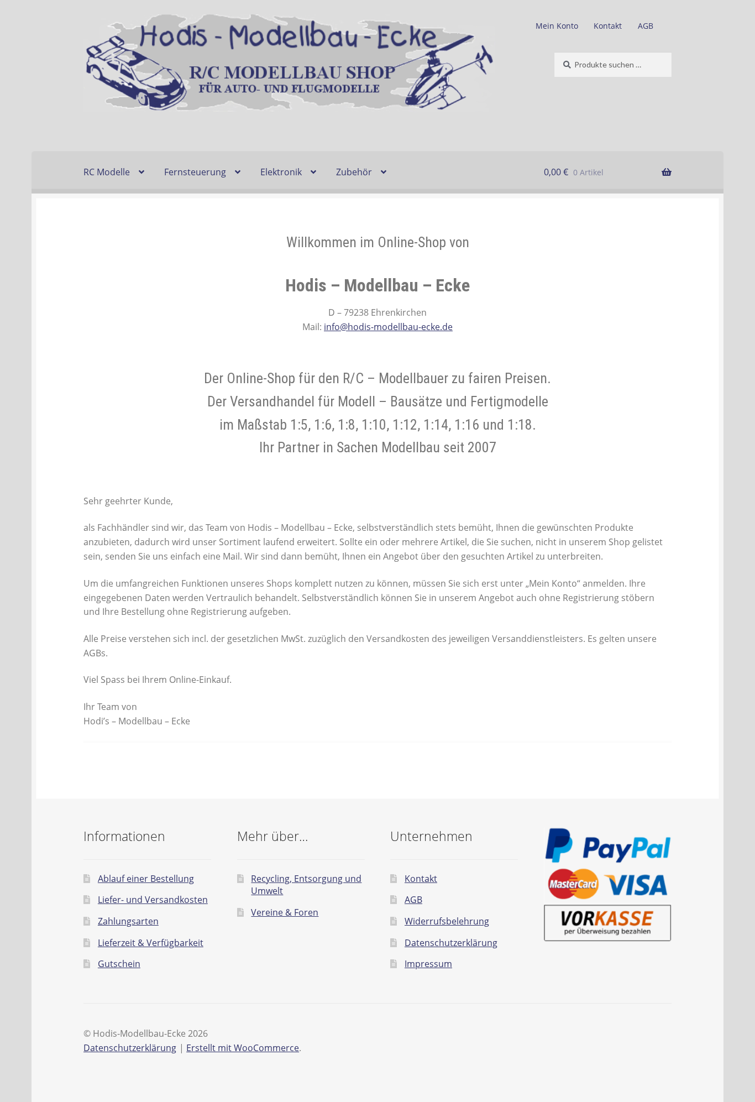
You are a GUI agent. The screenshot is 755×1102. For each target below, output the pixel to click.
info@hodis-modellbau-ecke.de (388, 327)
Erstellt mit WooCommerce (242, 1048)
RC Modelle (106, 172)
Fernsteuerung (195, 172)
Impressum (428, 964)
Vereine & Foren (284, 912)
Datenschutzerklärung (451, 943)
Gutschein (119, 964)
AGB (645, 25)
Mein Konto (557, 25)
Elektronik (281, 172)
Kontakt (608, 25)
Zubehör (354, 172)
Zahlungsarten (128, 921)
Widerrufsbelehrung (447, 921)
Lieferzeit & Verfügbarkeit (150, 943)
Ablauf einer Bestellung (146, 879)
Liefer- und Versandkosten (153, 900)
